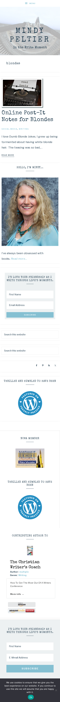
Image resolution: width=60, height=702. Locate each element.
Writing (22, 575)
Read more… (19, 258)
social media (9, 129)
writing (24, 129)
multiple (23, 571)
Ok (30, 697)
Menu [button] (32, 3)
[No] (56, 690)
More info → (17, 594)
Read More (8, 155)
